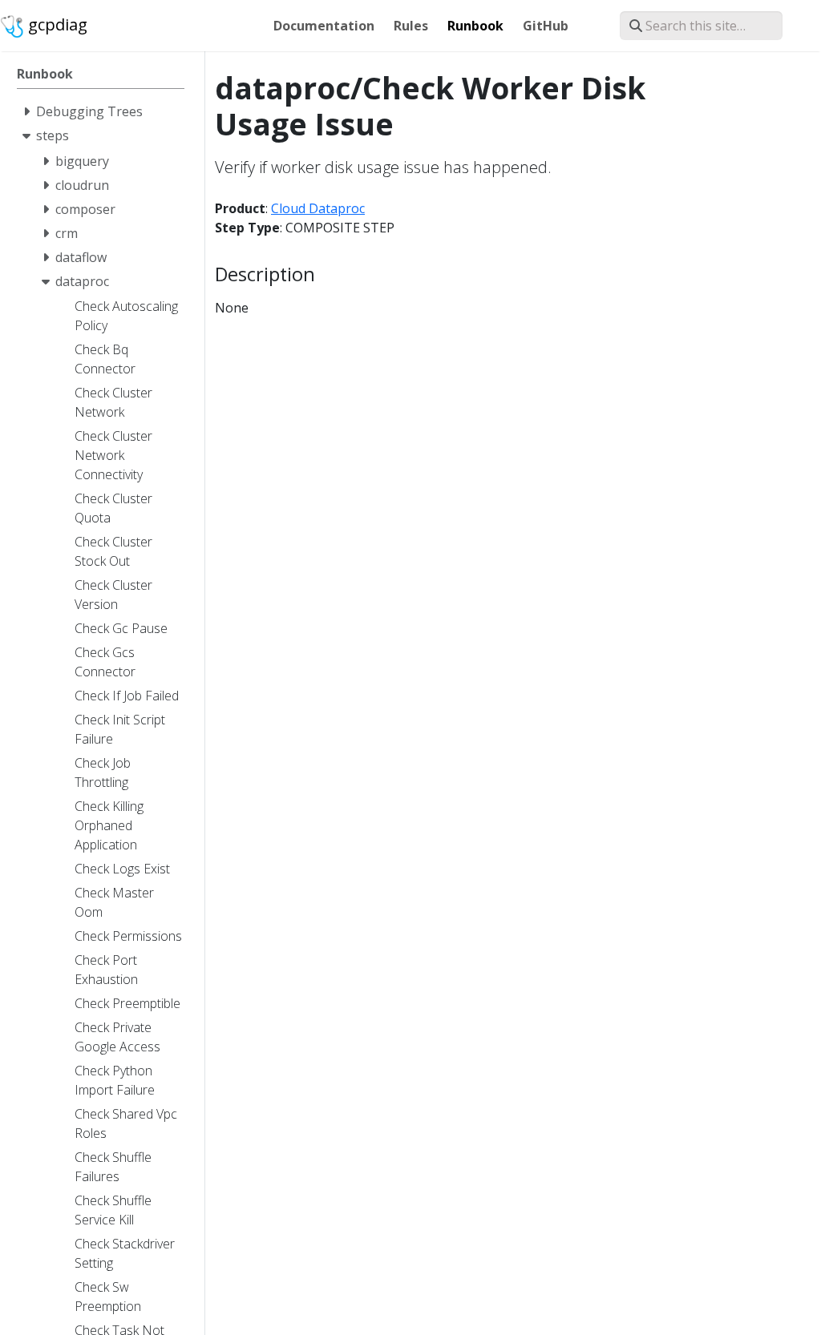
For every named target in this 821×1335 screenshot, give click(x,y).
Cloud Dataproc (318, 208)
